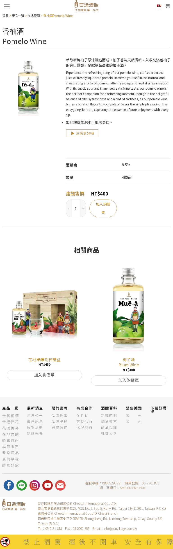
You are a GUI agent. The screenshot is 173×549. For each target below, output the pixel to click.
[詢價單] (167, 6)
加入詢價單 (103, 208)
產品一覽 (18, 15)
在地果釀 (33, 15)
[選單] (6, 6)
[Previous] (4, 328)
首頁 (5, 15)
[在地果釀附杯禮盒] (44, 308)
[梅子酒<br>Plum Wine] (128, 308)
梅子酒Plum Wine (128, 362)
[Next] (168, 328)
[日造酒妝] (86, 5)
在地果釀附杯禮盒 (44, 359)
